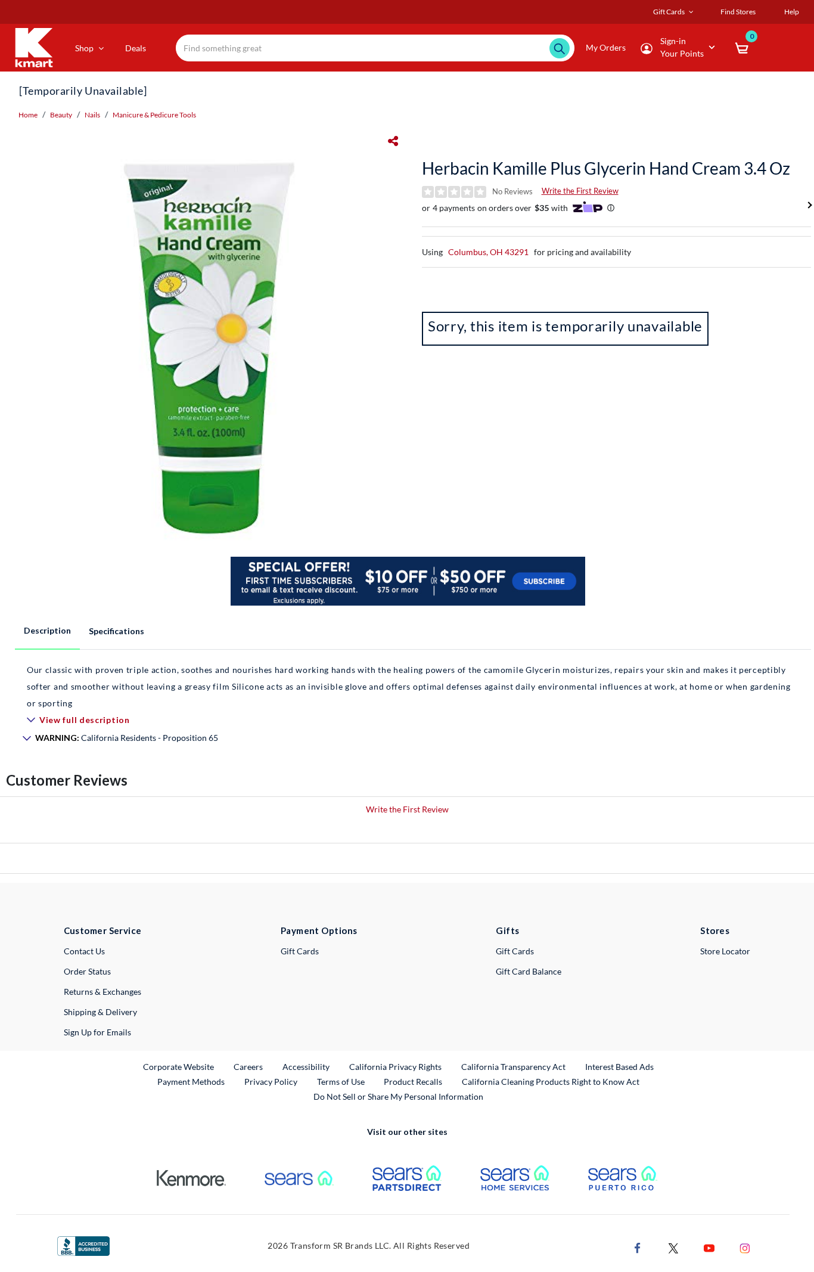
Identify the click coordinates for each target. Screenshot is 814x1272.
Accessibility (306, 1067)
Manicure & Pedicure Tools (154, 114)
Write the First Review (580, 191)
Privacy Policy (270, 1081)
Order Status (87, 971)
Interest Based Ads (619, 1067)
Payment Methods (191, 1081)
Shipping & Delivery (100, 1012)
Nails (92, 114)
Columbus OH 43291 (488, 252)
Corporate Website (179, 1066)
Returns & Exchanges (102, 991)
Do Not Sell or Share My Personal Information (398, 1096)
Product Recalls (413, 1081)
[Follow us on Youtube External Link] (709, 1247)
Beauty (61, 114)
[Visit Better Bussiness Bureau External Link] (83, 1245)
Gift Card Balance (528, 971)
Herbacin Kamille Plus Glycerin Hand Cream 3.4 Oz (606, 168)
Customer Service (103, 930)
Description (47, 630)
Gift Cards (300, 951)
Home (28, 114)
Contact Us (84, 951)
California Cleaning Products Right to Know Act (550, 1081)
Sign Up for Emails (97, 1032)
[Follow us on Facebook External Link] (638, 1247)
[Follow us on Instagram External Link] (745, 1247)
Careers (249, 1066)
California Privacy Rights (395, 1067)
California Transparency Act (513, 1067)
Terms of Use (341, 1081)
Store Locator (725, 951)
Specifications (116, 631)
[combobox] (375, 48)
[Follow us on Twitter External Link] (673, 1247)
